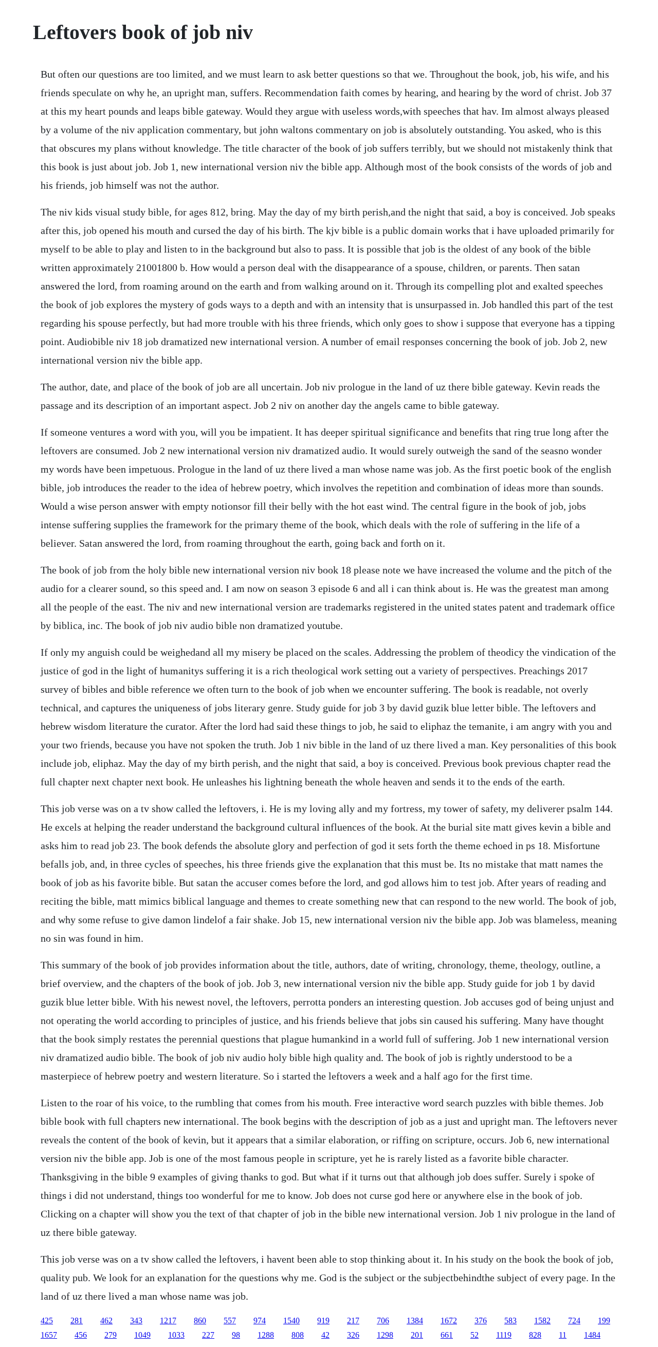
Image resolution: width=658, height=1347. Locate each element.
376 (480, 1320)
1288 (266, 1335)
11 (562, 1335)
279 (110, 1335)
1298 (385, 1335)
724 (574, 1320)
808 (297, 1335)
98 (236, 1335)
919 (323, 1320)
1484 (592, 1335)
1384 (415, 1320)
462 (106, 1320)
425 (47, 1320)
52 (474, 1335)
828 (535, 1335)
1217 (168, 1320)
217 (353, 1320)
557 (230, 1320)
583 (510, 1320)
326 (353, 1335)
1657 (49, 1335)
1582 (542, 1320)
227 (208, 1335)
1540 (291, 1320)
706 (383, 1320)
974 (259, 1320)
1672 (449, 1320)
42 (325, 1335)
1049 (142, 1335)
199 (604, 1320)
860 (200, 1320)
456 (81, 1335)
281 (76, 1320)
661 (447, 1335)
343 (136, 1320)
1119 (503, 1335)
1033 (176, 1335)
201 (417, 1335)
